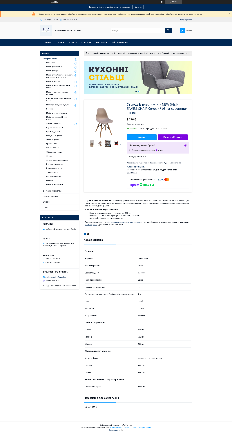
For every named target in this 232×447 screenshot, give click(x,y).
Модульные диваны (54, 136)
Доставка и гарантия (52, 191)
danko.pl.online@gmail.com (56, 277)
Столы (49, 156)
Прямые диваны (53, 132)
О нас (45, 207)
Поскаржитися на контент (120, 427)
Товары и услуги (65, 42)
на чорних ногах (134, 222)
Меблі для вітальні (54, 67)
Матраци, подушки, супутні (57, 105)
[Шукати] (168, 30)
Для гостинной (52, 172)
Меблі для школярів (54, 184)
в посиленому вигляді (116, 222)
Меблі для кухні (99, 53)
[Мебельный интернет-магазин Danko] (46, 35)
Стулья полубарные (54, 128)
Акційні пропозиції (53, 123)
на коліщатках (91, 225)
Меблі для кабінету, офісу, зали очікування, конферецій (59, 76)
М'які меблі (50, 63)
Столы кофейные (53, 176)
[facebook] (85, 234)
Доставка (86, 42)
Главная (47, 42)
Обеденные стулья (54, 152)
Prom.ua (129, 425)
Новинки (49, 109)
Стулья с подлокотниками (57, 160)
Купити (138, 7)
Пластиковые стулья (55, 168)
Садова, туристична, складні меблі (58, 99)
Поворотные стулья (54, 164)
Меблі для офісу (53, 81)
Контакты (101, 42)
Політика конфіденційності (141, 427)
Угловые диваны (53, 140)
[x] (88, 234)
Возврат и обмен (50, 196)
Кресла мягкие (52, 144)
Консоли (49, 180)
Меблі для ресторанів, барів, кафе (58, 86)
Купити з (168, 137)
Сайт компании (120, 42)
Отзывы (46, 202)
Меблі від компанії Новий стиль (56, 118)
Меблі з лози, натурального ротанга (58, 93)
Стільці (111, 53)
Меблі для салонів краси (56, 113)
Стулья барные (52, 148)
